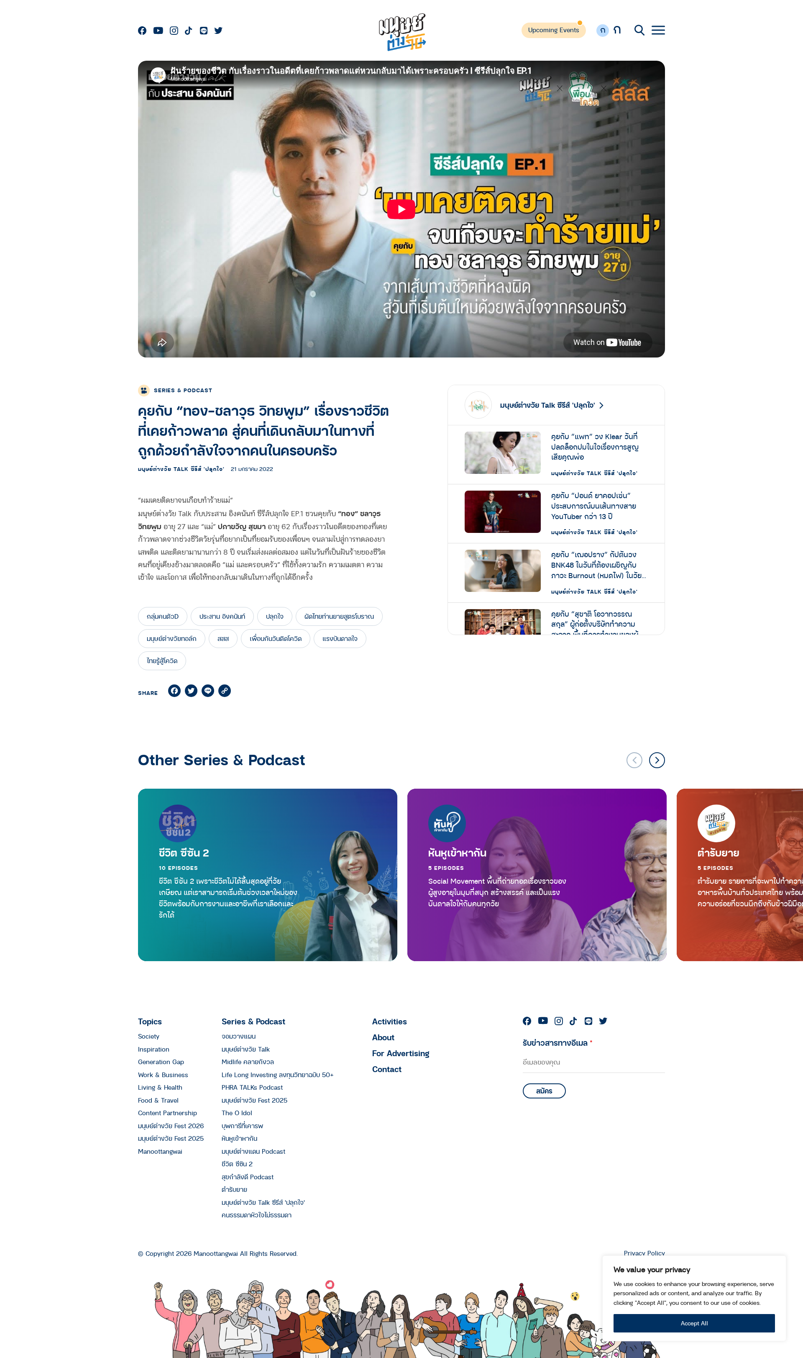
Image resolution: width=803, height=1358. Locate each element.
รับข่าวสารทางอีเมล (558, 1042)
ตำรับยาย (234, 1189)
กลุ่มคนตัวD (163, 616)
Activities (389, 1021)
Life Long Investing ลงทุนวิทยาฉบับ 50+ (278, 1074)
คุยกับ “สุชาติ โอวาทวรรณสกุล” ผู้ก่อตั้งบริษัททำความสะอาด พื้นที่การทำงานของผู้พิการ (594, 624)
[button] (657, 760)
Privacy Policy (644, 1253)
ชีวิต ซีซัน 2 (184, 852)
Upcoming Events (553, 29)
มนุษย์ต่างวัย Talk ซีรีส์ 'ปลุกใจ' (181, 469)
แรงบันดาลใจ (340, 638)
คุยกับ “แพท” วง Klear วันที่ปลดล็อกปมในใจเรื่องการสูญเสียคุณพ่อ (595, 447)
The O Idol (237, 1112)
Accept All (694, 1323)
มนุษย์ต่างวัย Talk (246, 1049)
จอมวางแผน (239, 1036)
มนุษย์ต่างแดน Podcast (253, 1151)
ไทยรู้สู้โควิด (162, 660)
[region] (694, 1298)
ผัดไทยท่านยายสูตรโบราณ (339, 616)
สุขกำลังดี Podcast (248, 1176)
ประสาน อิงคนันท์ (222, 616)
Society (148, 1036)
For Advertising (401, 1053)
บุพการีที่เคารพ (242, 1125)
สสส (223, 638)
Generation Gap (161, 1061)
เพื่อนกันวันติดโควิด (276, 638)
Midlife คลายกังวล (248, 1061)
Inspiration (153, 1049)
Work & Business (163, 1074)
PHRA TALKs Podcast (252, 1087)
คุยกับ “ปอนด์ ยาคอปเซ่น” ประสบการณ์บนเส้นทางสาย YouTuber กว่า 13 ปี (593, 506)
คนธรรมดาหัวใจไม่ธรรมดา (257, 1214)
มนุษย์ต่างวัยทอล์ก (172, 638)
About (383, 1037)
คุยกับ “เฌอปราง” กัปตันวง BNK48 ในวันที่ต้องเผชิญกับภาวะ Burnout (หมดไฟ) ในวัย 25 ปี (596, 565)
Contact (387, 1069)
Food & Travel (158, 1100)
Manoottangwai (160, 1151)
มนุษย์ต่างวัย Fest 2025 (171, 1138)
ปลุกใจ (275, 616)
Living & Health (160, 1087)
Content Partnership (167, 1112)
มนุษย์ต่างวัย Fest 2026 (171, 1125)
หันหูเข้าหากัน (457, 852)
